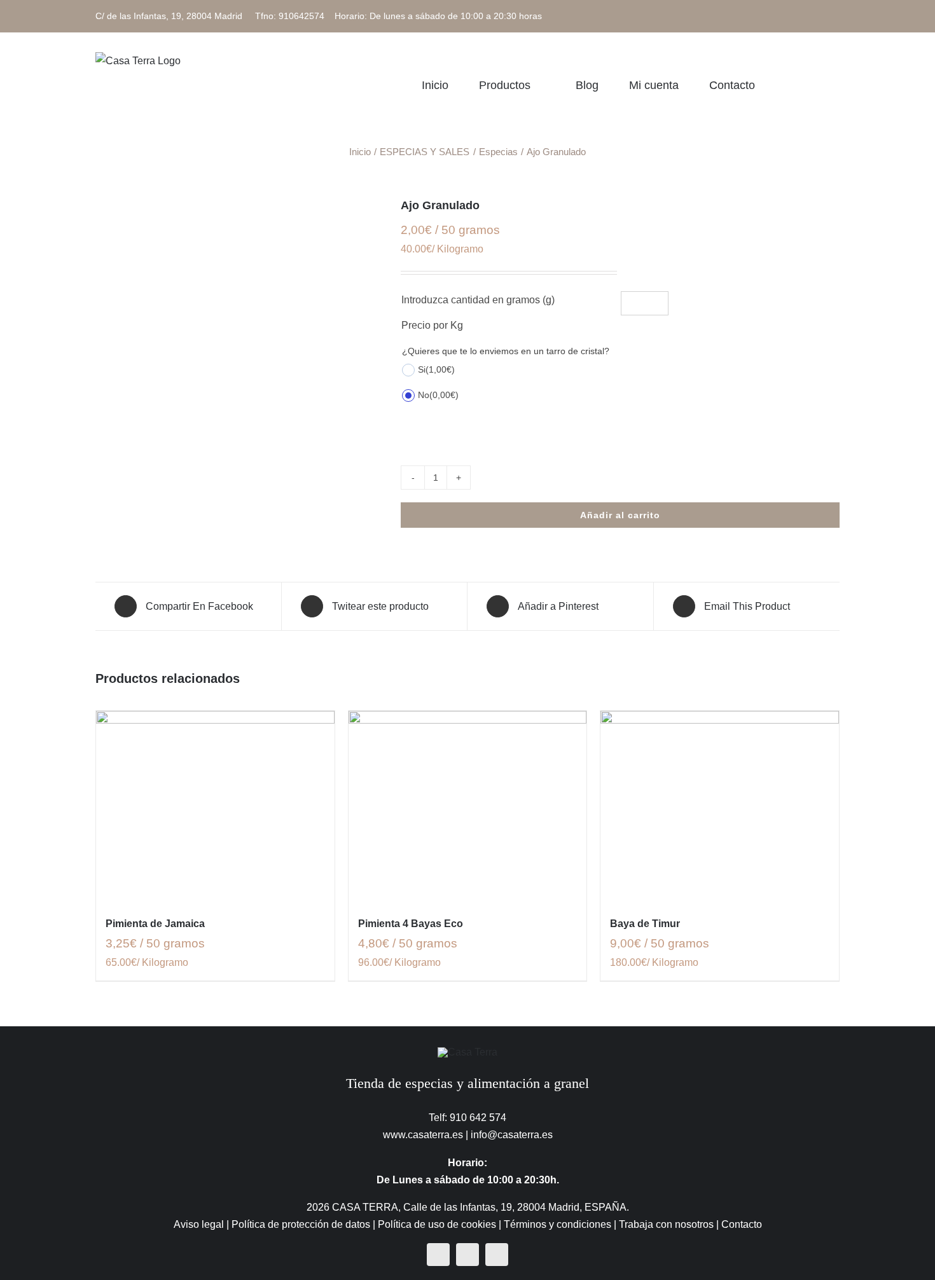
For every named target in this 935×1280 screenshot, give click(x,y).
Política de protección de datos (301, 1224)
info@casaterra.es (512, 1134)
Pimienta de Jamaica (155, 923)
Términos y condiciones (557, 1224)
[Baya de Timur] (719, 806)
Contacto (741, 1224)
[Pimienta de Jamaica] (215, 806)
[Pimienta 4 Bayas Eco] (468, 806)
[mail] (496, 1254)
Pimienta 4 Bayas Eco (410, 923)
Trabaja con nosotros (666, 1224)
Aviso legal (199, 1224)
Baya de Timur (645, 923)
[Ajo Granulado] (238, 206)
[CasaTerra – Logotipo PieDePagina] (467, 1052)
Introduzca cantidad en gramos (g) (478, 299)
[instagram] (467, 1254)
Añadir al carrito (620, 515)
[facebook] (438, 1254)
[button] (835, 84)
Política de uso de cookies (437, 1224)
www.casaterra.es (423, 1134)
